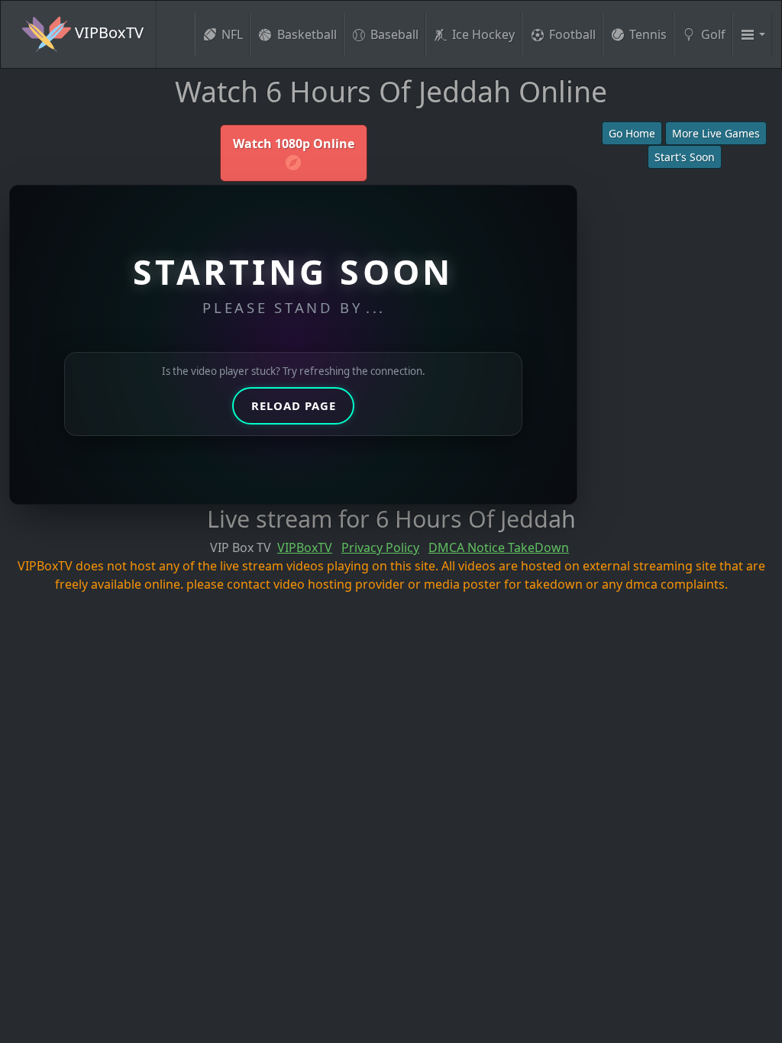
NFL (232, 34)
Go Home (632, 133)
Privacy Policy (380, 547)
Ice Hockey (483, 34)
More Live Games (716, 133)
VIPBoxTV (107, 32)
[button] (752, 34)
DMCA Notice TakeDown (498, 547)
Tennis (648, 34)
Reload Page (293, 405)
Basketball (307, 34)
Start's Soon (684, 157)
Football (572, 34)
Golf (713, 34)
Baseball (394, 34)
